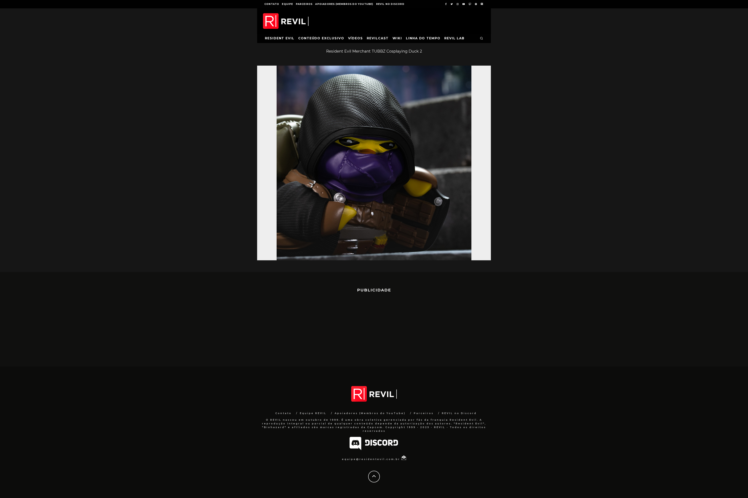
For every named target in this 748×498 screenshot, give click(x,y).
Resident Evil (279, 38)
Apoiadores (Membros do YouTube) (344, 4)
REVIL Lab (454, 38)
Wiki (397, 38)
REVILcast (378, 38)
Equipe (287, 4)
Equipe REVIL (313, 413)
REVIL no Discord (390, 4)
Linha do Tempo (423, 38)
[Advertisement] (374, 327)
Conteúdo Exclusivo (321, 38)
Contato (271, 4)
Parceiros (304, 4)
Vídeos (355, 38)
